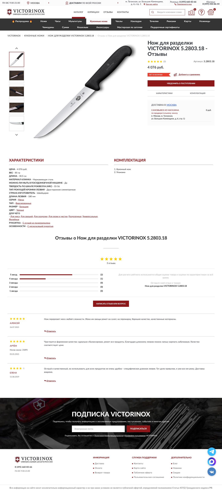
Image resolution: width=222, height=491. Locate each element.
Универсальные (90, 216)
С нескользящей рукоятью (40, 226)
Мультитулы (75, 21)
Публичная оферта (143, 473)
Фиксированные (23, 203)
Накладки (136, 21)
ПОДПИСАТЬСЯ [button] (138, 429)
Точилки (154, 21)
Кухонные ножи (98, 21)
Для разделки (40, 216)
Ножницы (204, 21)
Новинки (177, 468)
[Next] (16, 135)
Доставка (99, 464)
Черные (20, 210)
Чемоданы (48, 27)
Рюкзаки (171, 21)
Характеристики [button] (164, 93)
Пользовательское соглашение (149, 477)
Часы (57, 21)
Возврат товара (102, 473)
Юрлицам (93, 12)
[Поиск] (153, 12)
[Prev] (16, 48)
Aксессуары (102, 27)
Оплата (98, 468)
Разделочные (75, 216)
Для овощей (27, 216)
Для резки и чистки (58, 216)
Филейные (14, 220)
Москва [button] (172, 105)
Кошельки (82, 27)
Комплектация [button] (197, 93)
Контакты (123, 12)
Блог (175, 464)
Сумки (65, 27)
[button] (183, 4)
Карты (187, 21)
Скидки (176, 473)
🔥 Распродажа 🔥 (22, 21)
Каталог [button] (78, 12)
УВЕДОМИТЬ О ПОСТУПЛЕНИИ (181, 83)
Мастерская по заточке (129, 27)
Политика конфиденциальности (188, 477)
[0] (210, 12)
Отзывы (108, 12)
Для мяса (15, 216)
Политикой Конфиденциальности (108, 436)
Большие (23, 207)
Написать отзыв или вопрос (111, 304)
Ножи (43, 21)
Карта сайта (140, 468)
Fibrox (21, 200)
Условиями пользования (135, 436)
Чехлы (119, 21)
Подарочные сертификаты (165, 27)
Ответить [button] (51, 331)
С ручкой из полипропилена (36, 223)
